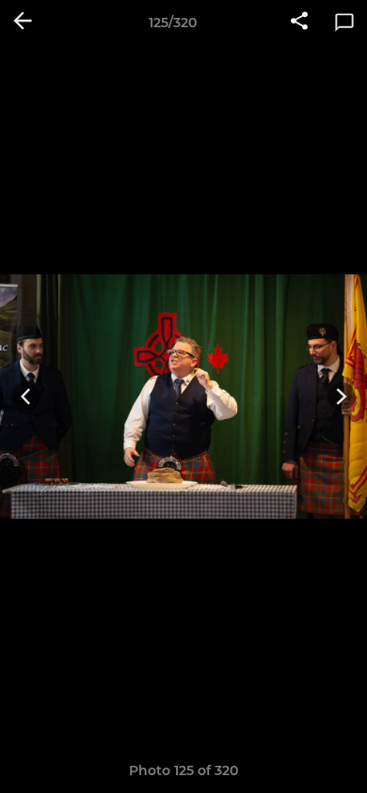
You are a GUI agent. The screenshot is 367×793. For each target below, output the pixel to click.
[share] (299, 22)
